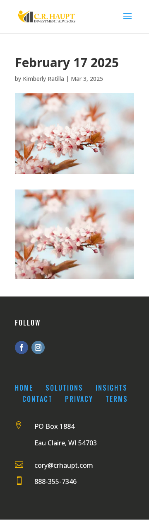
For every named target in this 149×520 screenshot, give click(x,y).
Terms (117, 399)
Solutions (64, 388)
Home (24, 388)
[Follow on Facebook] (21, 347)
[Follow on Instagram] (38, 347)
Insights (111, 388)
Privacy (79, 399)
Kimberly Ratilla (43, 79)
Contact (37, 399)
